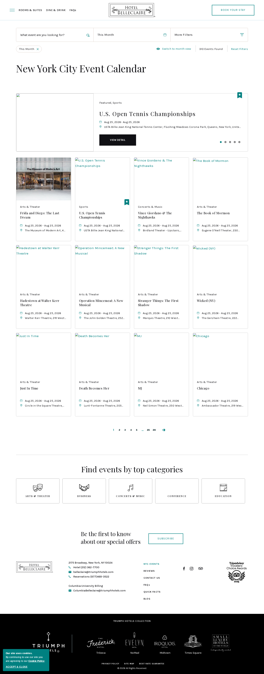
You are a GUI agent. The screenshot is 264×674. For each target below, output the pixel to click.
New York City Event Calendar (81, 68)
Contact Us (152, 578)
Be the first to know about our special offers (111, 537)
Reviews (149, 571)
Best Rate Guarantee (151, 664)
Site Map (129, 664)
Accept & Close (16, 666)
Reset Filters (239, 49)
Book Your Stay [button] (233, 11)
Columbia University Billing (86, 586)
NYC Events (151, 564)
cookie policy (36, 661)
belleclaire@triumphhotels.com (93, 572)
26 (154, 430)
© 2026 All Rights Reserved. (132, 668)
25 (148, 430)
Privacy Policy (110, 664)
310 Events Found (211, 49)
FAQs (72, 10)
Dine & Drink (56, 10)
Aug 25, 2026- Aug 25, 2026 (122, 122)
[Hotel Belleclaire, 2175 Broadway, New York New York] (132, 10)
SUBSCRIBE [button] (166, 538)
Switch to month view (174, 48)
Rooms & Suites (30, 10)
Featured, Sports (110, 102)
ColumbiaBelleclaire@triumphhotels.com (99, 590)
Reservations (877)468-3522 (91, 576)
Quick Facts (152, 591)
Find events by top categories (132, 469)
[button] (117, 140)
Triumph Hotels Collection (132, 621)
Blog (147, 598)
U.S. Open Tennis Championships (147, 113)
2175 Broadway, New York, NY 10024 (90, 562)
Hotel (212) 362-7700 (86, 567)
